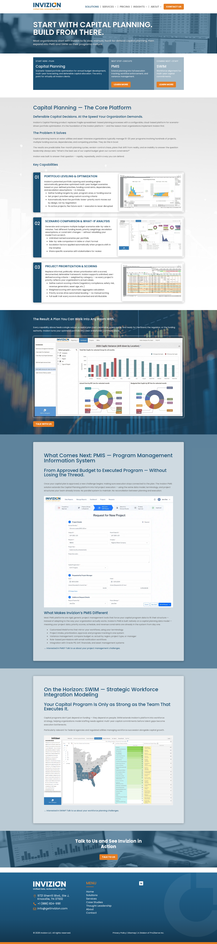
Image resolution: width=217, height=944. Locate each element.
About (155, 6)
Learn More (121, 84)
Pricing (125, 6)
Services (108, 6)
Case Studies (94, 902)
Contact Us (173, 6)
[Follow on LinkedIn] (141, 883)
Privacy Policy (119, 932)
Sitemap (132, 932)
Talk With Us (44, 423)
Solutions (92, 6)
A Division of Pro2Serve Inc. (151, 932)
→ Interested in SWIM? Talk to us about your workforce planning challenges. (81, 810)
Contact (91, 913)
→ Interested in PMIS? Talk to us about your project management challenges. (82, 648)
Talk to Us (108, 857)
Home (90, 891)
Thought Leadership (99, 905)
